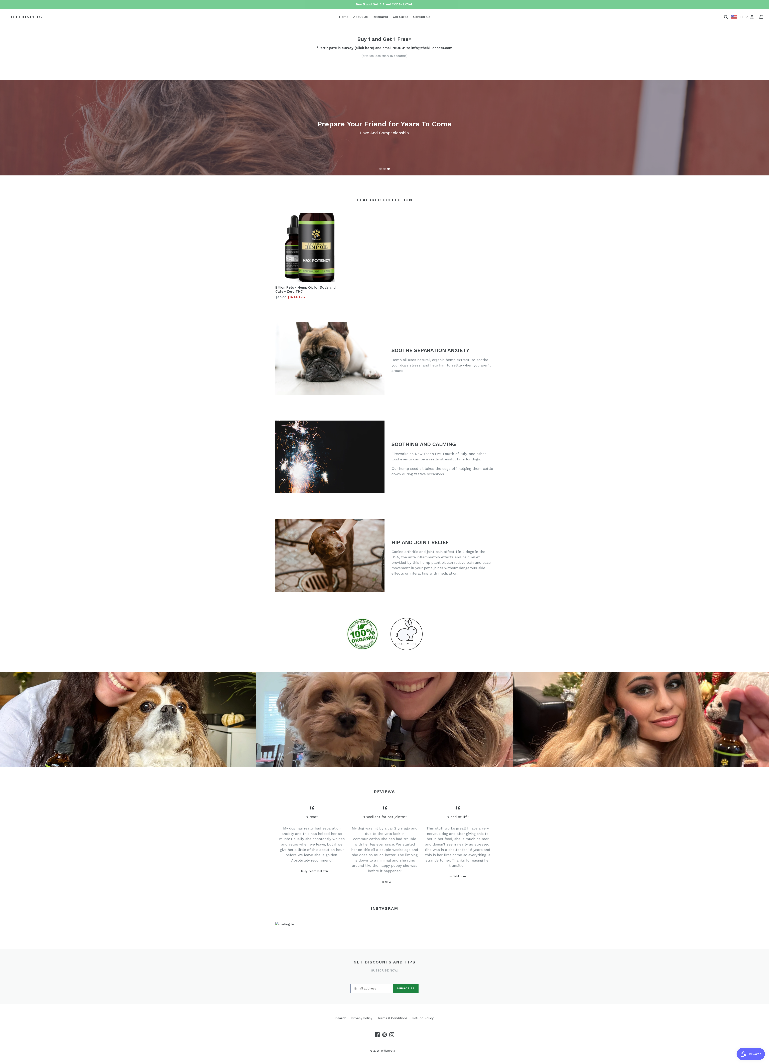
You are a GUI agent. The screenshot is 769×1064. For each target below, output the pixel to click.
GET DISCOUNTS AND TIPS (385, 962)
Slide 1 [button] (380, 169)
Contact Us (421, 17)
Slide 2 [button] (384, 169)
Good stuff (457, 817)
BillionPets (26, 16)
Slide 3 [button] (388, 169)
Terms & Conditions (392, 1018)
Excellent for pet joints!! (385, 817)
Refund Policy (423, 1018)
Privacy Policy (361, 1018)
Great (312, 817)
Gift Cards (400, 17)
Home (343, 17)
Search (340, 1018)
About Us (360, 17)
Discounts (380, 17)
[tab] (380, 169)
